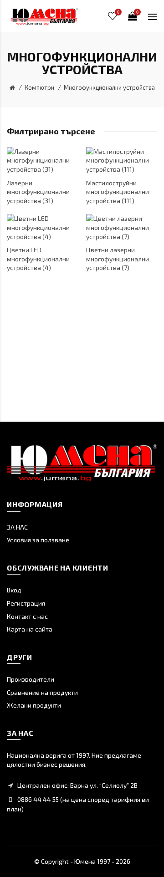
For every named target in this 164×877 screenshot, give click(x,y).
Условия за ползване (38, 540)
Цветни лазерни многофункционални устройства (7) (117, 258)
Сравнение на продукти (42, 692)
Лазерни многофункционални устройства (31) (38, 191)
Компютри (39, 87)
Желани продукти (34, 705)
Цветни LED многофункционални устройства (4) (38, 258)
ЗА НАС (17, 527)
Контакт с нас (27, 616)
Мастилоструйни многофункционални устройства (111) (117, 191)
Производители (30, 679)
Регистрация (26, 603)
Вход (14, 590)
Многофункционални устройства (109, 87)
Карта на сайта (29, 629)
